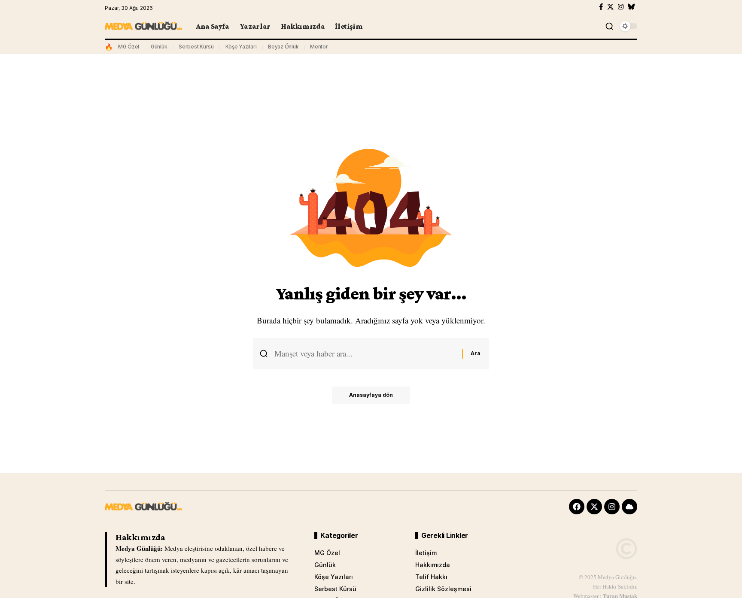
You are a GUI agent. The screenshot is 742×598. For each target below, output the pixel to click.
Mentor (319, 46)
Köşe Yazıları (241, 46)
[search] (609, 26)
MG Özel (128, 46)
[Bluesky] (631, 6)
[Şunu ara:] (365, 353)
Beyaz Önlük (283, 46)
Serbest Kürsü (196, 46)
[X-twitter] (594, 506)
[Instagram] (621, 6)
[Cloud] (629, 506)
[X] (610, 6)
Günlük (159, 46)
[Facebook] (601, 6)
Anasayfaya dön (371, 395)
